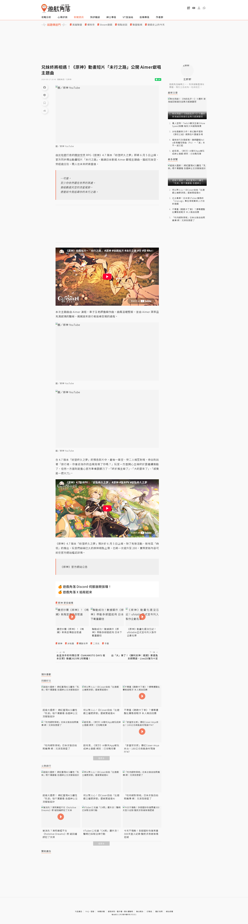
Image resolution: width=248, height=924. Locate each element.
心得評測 (62, 17)
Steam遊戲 (106, 24)
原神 (60, 643)
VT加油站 (128, 17)
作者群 (159, 17)
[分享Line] (44, 95)
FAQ (87, 911)
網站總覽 (169, 911)
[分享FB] (44, 87)
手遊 (106, 643)
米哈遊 (70, 643)
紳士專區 (111, 17)
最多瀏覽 (173, 159)
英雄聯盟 (77, 24)
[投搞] (188, 7)
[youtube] (193, 7)
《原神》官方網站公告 (74, 567)
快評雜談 (95, 17)
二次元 (96, 643)
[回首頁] (55, 8)
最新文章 (173, 92)
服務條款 (111, 911)
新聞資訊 (79, 17)
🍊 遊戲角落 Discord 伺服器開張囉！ (84, 586)
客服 (92, 911)
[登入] (198, 8)
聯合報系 (140, 911)
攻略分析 (46, 17)
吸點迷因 (122, 24)
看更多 (101, 758)
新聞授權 (101, 911)
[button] (204, 7)
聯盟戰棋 (137, 24)
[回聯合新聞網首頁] (44, 8)
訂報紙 (149, 911)
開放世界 (83, 643)
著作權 (119, 911)
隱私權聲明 (128, 911)
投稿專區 (144, 17)
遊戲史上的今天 (156, 24)
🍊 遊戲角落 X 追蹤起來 (75, 592)
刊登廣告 (78, 911)
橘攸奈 (91, 24)
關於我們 (159, 911)
